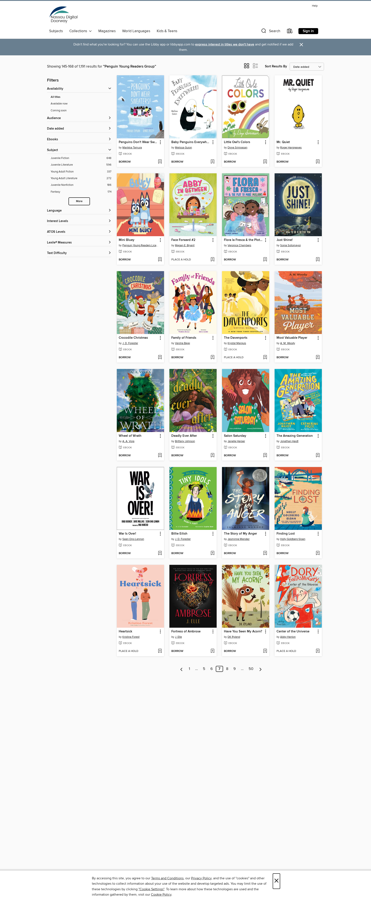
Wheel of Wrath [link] (130, 436)
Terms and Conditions (167, 878)
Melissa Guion (183, 147)
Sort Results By (276, 66)
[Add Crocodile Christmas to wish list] (160, 357)
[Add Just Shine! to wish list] (317, 260)
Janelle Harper (236, 441)
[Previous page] (181, 668)
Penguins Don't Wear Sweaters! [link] (138, 142)
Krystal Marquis (237, 343)
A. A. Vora (128, 441)
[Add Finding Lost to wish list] (317, 553)
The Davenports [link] (235, 338)
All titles (55, 97)
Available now (59, 103)
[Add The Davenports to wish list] (265, 357)
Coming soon (59, 110)
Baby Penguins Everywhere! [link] (191, 142)
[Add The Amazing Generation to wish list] (317, 455)
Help (315, 6)
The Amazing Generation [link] (295, 436)
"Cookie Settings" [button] (151, 889)
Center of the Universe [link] (293, 631)
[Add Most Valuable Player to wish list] (317, 357)
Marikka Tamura (132, 147)
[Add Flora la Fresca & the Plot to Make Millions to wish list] (265, 260)
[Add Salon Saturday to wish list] (265, 455)
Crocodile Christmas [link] (133, 338)
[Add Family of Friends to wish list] (212, 357)
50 (251, 669)
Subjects (56, 31)
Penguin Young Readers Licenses (141, 245)
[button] (270, 32)
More (79, 201)
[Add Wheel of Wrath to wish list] (160, 455)
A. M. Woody (287, 343)
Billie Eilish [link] (179, 534)
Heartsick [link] (125, 631)
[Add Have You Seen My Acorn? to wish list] (265, 651)
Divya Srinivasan (237, 147)
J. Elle (178, 637)
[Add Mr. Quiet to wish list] (317, 162)
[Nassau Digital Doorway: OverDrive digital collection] (63, 14)
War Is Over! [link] (127, 534)
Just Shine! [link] (285, 240)
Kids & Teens (167, 31)
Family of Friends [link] (183, 338)
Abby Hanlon (288, 637)
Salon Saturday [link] (235, 436)
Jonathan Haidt (289, 441)
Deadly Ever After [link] (184, 436)
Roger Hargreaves (291, 147)
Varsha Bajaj (182, 343)
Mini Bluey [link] (126, 240)
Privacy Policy (201, 878)
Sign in (308, 31)
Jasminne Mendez (238, 539)
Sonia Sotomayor (290, 245)
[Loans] (289, 32)
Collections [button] (79, 31)
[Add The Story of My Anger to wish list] (265, 553)
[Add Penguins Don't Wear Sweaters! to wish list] (160, 162)
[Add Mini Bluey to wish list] (160, 260)
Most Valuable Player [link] (292, 338)
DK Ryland (234, 637)
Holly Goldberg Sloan (292, 539)
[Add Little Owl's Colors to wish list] (265, 162)
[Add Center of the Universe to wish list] (317, 651)
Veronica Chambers (239, 245)
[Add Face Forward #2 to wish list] (212, 260)
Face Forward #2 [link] (183, 240)
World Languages (136, 31)
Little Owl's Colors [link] (237, 142)
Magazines (107, 31)
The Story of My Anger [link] (240, 534)
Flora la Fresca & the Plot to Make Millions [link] (243, 240)
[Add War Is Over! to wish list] (160, 553)
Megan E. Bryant (185, 245)
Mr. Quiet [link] (283, 142)
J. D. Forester (130, 343)
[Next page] (260, 668)
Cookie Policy (161, 894)
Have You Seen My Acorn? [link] (243, 631)
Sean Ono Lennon (133, 539)
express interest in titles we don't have (224, 44)
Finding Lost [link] (286, 534)
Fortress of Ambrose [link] (186, 631)
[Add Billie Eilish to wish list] (212, 553)
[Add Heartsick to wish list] (160, 651)
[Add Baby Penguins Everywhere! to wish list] (212, 162)
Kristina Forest (131, 637)
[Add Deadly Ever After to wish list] (212, 455)
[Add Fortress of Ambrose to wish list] (212, 651)
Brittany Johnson (185, 441)
